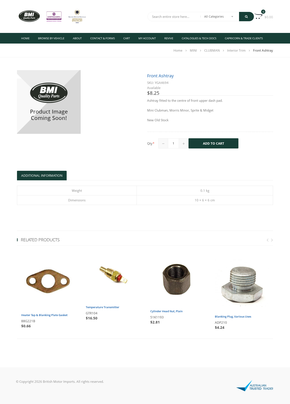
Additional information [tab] (41, 175)
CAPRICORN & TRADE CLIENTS (244, 38)
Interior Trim (236, 50)
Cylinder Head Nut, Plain (166, 311)
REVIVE (168, 38)
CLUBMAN (212, 50)
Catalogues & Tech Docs (199, 38)
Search (246, 16)
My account (147, 38)
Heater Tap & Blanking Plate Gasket (44, 315)
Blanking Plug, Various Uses (233, 316)
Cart (126, 38)
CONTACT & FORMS (102, 38)
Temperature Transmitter (102, 307)
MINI (193, 50)
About (77, 38)
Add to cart (213, 143)
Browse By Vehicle (51, 38)
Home (25, 38)
